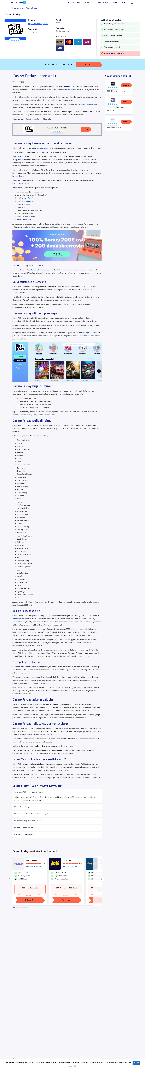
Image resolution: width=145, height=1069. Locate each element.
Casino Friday (32, 8)
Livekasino (16, 687)
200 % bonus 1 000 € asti (66, 888)
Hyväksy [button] (136, 1062)
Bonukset (89, 2)
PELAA (88, 64)
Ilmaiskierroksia (18, 180)
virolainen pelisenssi (85, 104)
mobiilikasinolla (87, 335)
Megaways (16, 618)
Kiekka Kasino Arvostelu (34, 866)
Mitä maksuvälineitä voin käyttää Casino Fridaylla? (31, 814)
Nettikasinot (74, 2)
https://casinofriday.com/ (38, 23)
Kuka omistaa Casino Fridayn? (24, 834)
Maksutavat (104, 2)
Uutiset (125, 2)
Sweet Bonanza (28, 201)
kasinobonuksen (42, 148)
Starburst (25, 207)
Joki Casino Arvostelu (70, 866)
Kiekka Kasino (31, 860)
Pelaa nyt (29, 900)
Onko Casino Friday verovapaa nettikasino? (29, 792)
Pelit (115, 2)
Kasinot (22, 8)
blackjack (43, 683)
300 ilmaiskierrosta (30, 888)
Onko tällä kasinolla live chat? (24, 828)
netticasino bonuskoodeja (39, 270)
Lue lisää (72, 1066)
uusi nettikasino (70, 89)
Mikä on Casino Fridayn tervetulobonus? (27, 807)
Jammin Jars (26, 219)
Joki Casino (67, 860)
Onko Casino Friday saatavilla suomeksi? (27, 821)
